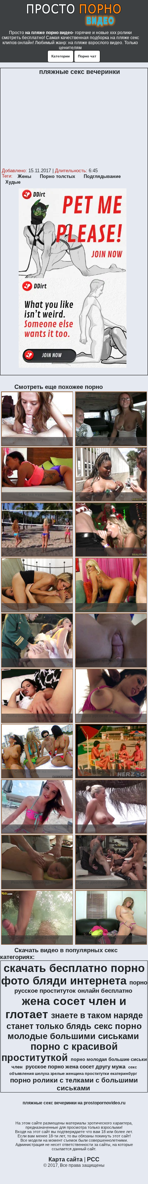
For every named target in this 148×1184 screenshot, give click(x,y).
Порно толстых (57, 176)
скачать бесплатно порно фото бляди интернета (73, 974)
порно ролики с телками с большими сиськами (74, 1084)
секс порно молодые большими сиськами (75, 1031)
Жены (24, 176)
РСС (93, 1159)
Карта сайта (65, 1159)
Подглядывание (102, 176)
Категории (60, 56)
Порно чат (87, 56)
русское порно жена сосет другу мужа (75, 1067)
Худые (12, 182)
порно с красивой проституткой (59, 1052)
